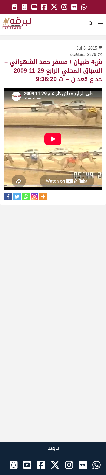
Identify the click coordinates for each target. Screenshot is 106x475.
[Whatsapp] (26, 196)
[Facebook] (8, 196)
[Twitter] (17, 196)
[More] (43, 196)
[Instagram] (34, 196)
